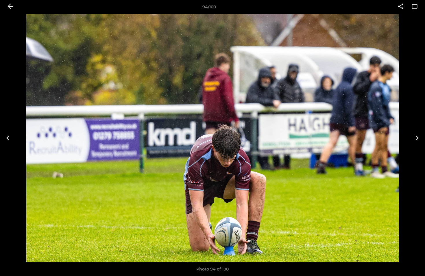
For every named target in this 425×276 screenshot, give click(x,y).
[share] (400, 7)
